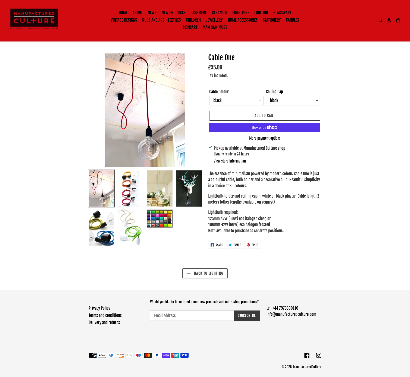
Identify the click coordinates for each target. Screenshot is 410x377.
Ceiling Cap (274, 91)
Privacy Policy (99, 308)
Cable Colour (219, 91)
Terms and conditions (105, 315)
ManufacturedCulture (307, 367)
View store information (230, 161)
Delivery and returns (104, 322)
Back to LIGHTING (208, 273)
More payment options (265, 138)
